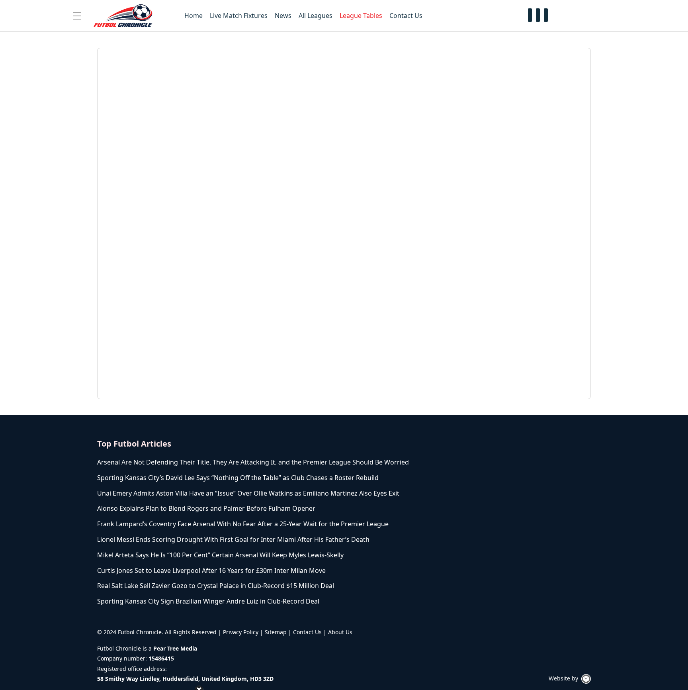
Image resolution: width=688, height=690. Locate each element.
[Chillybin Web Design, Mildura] (586, 679)
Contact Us (307, 632)
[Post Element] (257, 462)
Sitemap (276, 632)
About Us (340, 632)
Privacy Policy (240, 632)
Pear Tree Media (175, 648)
